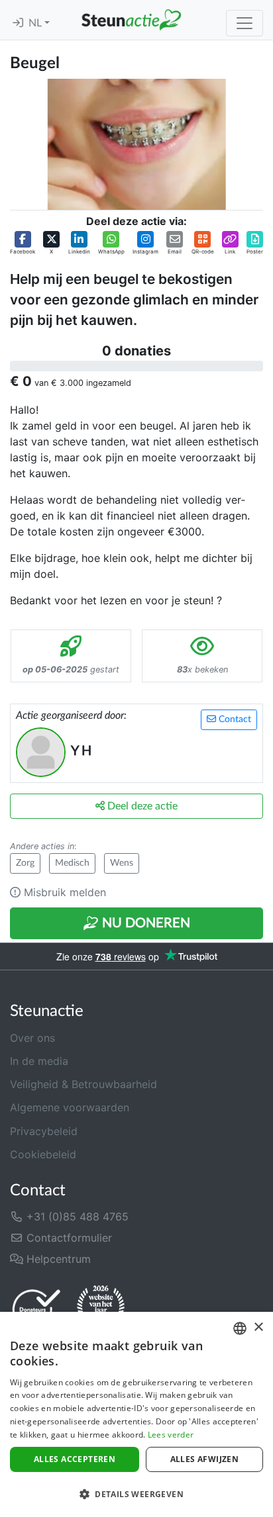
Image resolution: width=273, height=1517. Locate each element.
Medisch (72, 863)
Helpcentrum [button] (57, 1258)
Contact (233, 719)
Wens (121, 863)
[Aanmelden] (18, 23)
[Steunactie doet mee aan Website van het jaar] (101, 1308)
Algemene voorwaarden (69, 1107)
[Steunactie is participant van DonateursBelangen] (36, 1308)
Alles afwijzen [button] (204, 1459)
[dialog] (136, 1414)
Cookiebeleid (43, 1154)
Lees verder (170, 1434)
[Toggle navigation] (244, 23)
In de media (39, 1061)
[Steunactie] (131, 19)
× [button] (258, 1327)
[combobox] (239, 1328)
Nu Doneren (144, 923)
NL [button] (36, 23)
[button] (22, 243)
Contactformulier (67, 1237)
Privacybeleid (44, 1131)
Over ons (32, 1037)
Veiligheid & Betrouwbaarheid (83, 1084)
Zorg (25, 863)
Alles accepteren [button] (74, 1459)
